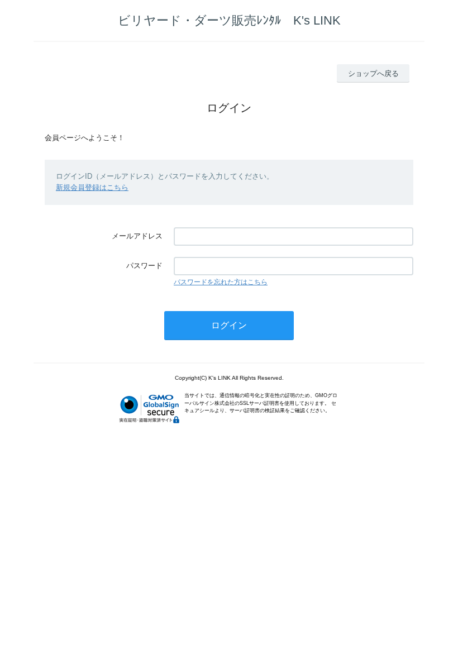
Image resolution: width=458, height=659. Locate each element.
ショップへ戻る (373, 73)
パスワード (144, 265)
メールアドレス (137, 236)
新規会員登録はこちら (92, 187)
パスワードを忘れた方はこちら (221, 282)
